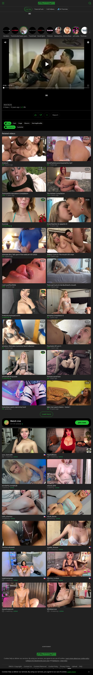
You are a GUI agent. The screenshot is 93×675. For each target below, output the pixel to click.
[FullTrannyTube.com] (46, 3)
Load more (46, 414)
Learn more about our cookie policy (77, 658)
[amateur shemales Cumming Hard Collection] (24, 334)
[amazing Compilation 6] (69, 304)
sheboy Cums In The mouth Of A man (60, 254)
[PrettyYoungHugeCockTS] (24, 304)
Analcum (5, 163)
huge (20, 123)
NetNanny (55, 661)
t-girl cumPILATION (9, 285)
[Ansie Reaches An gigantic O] (69, 212)
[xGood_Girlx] (69, 474)
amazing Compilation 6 (55, 315)
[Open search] (90, 3)
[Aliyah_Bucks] (69, 505)
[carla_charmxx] (24, 505)
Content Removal (40, 666)
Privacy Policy (65, 666)
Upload (74, 666)
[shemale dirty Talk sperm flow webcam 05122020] (24, 243)
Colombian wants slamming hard (14, 407)
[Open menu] (3, 3)
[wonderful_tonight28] (24, 474)
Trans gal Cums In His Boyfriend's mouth (61, 285)
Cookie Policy (53, 666)
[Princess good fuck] (69, 365)
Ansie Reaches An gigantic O (57, 224)
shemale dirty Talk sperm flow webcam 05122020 (19, 254)
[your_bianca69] (24, 443)
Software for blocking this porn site (37, 661)
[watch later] (4, 139)
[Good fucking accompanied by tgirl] (69, 151)
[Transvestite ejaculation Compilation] (24, 181)
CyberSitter (63, 661)
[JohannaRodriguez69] (24, 365)
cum (14, 123)
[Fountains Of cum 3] (69, 334)
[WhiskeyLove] (69, 597)
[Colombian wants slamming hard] (24, 395)
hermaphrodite (37, 123)
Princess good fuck (54, 376)
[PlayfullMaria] (69, 443)
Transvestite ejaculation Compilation (15, 193)
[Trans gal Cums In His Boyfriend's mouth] (69, 273)
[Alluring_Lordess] (69, 566)
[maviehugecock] (24, 597)
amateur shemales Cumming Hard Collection (18, 346)
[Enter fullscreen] (88, 86)
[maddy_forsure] (69, 536)
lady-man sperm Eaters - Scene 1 (58, 407)
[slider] (46, 87)
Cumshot (20, 127)
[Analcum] (24, 151)
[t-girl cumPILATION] (24, 273)
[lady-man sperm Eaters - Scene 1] (69, 395)
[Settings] (88, 42)
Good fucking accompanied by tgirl (59, 163)
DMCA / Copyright (15, 666)
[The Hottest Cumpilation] (69, 181)
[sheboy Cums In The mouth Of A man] (69, 243)
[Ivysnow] (24, 212)
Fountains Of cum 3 (54, 346)
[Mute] (5, 42)
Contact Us (28, 666)
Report (55, 115)
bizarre (26, 123)
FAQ (80, 666)
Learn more (71, 672)
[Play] (46, 64)
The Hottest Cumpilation (56, 193)
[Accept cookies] (89, 672)
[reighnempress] (24, 566)
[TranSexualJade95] (24, 536)
